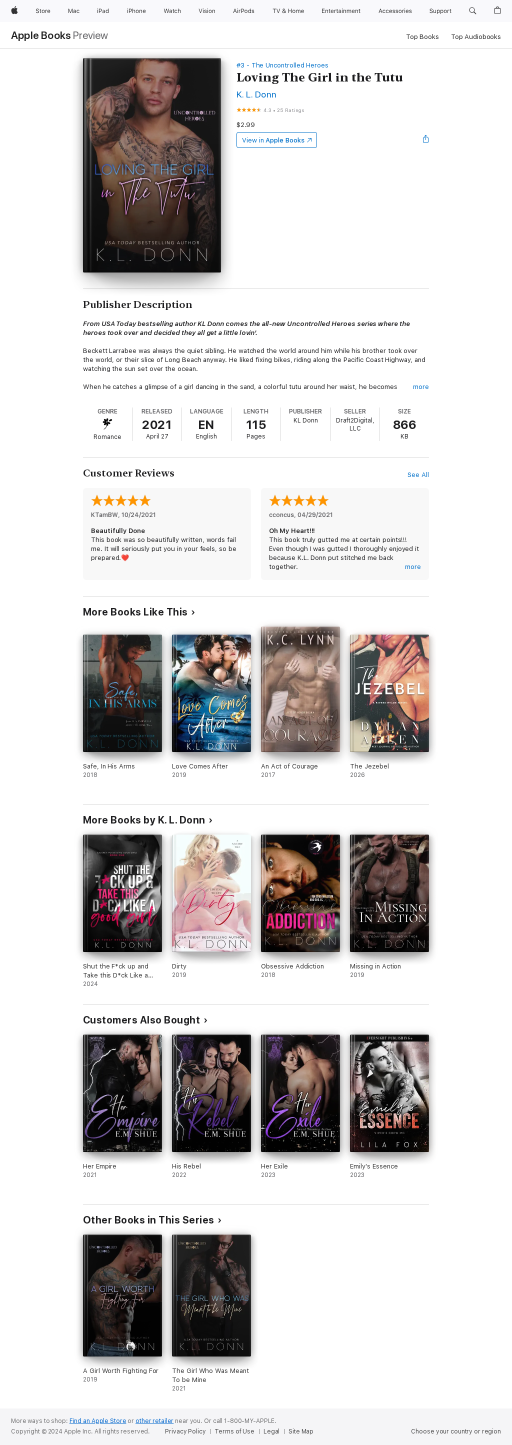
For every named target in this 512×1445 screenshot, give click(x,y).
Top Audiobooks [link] (476, 36)
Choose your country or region (456, 1431)
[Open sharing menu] (426, 140)
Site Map (301, 1431)
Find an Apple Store (98, 1421)
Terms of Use (234, 1431)
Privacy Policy (185, 1431)
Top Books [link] (422, 36)
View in (273, 140)
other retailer (155, 1421)
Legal (272, 1431)
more (421, 386)
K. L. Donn (256, 94)
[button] (472, 11)
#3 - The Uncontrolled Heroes (282, 65)
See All (418, 474)
